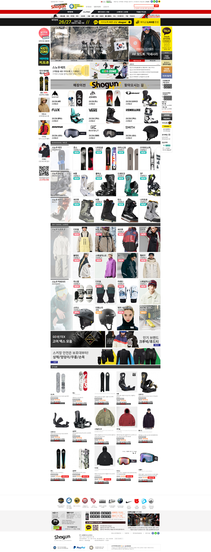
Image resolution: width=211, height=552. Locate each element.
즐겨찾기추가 (54, 1)
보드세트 (142, 8)
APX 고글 (147, 8)
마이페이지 (136, 1)
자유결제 (61, 1)
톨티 (153, 8)
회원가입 (116, 1)
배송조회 (142, 1)
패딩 (151, 8)
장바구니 (131, 1)
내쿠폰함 (121, 1)
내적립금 (126, 1)
